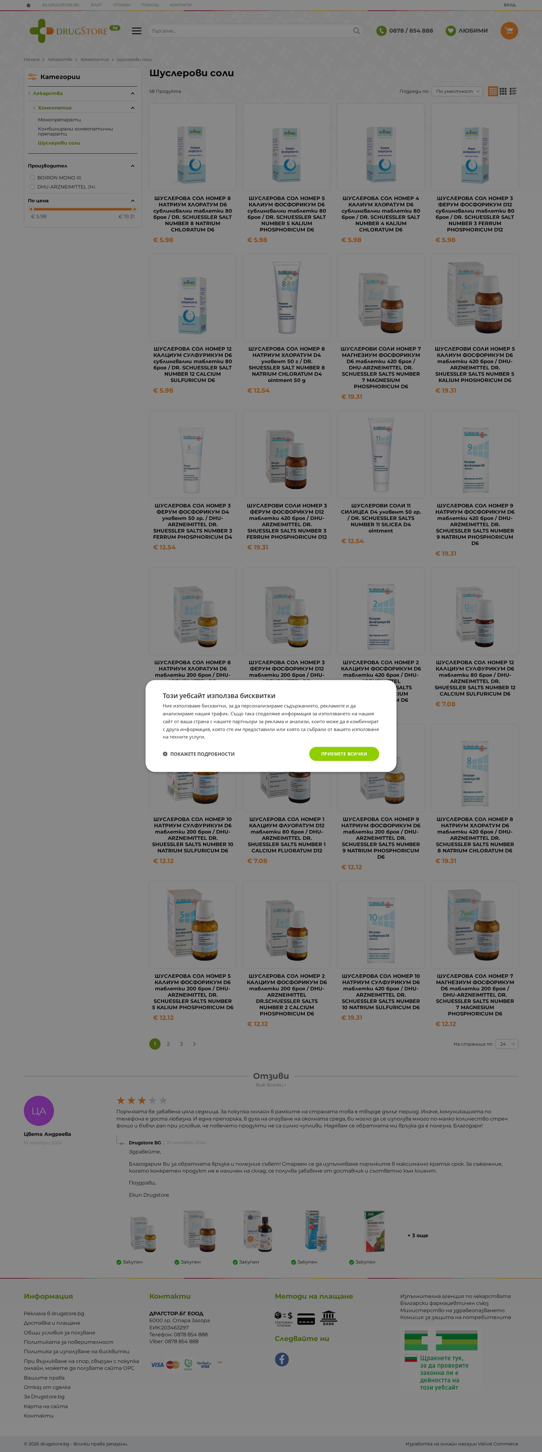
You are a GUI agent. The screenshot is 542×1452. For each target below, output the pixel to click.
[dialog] (271, 726)
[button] (199, 753)
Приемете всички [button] (344, 754)
